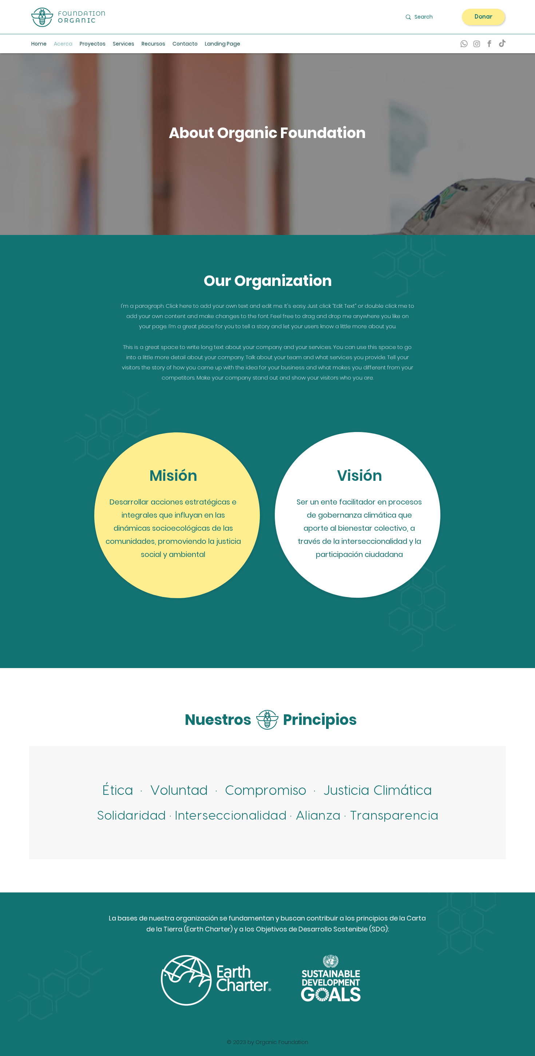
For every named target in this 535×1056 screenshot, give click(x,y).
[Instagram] (476, 43)
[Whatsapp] (464, 43)
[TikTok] (502, 43)
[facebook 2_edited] (489, 43)
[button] (153, 43)
